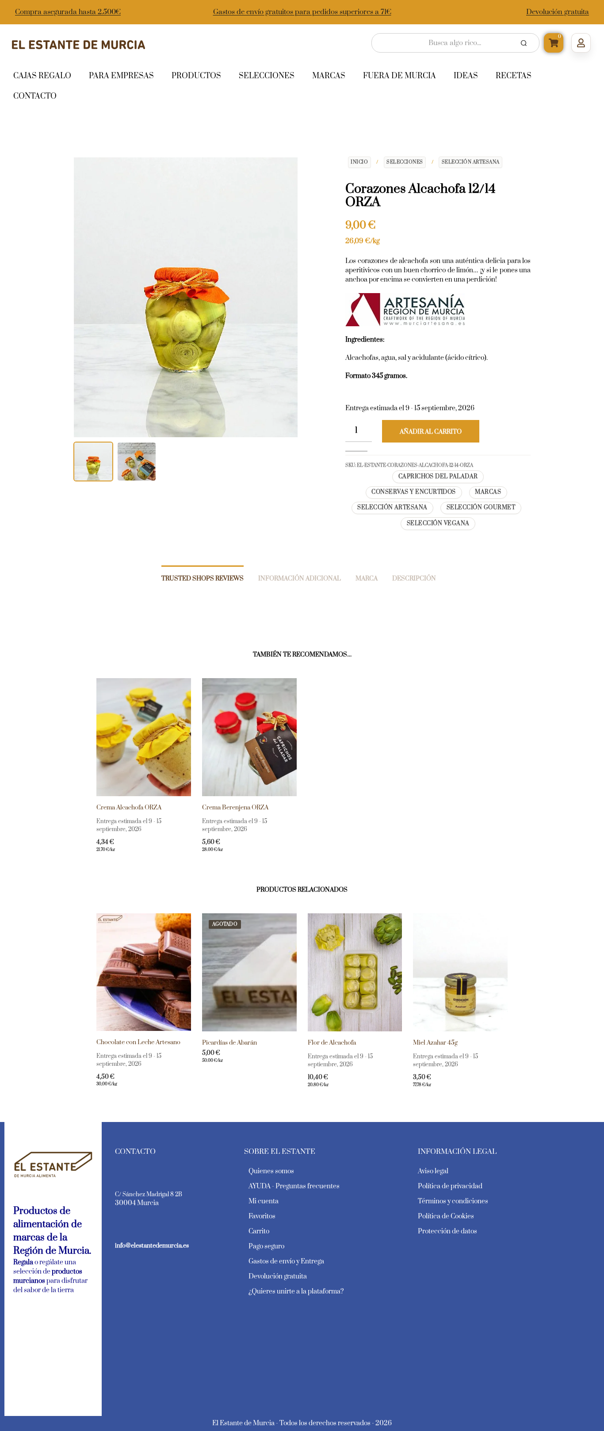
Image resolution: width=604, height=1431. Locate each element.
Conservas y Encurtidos (413, 492)
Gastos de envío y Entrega (286, 1261)
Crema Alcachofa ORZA (128, 808)
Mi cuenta (263, 1201)
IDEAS (466, 76)
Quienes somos (271, 1171)
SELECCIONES (404, 162)
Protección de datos (447, 1231)
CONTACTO (35, 96)
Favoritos (261, 1216)
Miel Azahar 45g (435, 1043)
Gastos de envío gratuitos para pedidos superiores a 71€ (302, 12)
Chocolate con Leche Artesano (138, 1042)
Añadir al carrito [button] (127, 856)
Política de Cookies (446, 1216)
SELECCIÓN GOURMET (481, 507)
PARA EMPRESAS (121, 76)
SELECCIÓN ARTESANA (471, 162)
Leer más (217, 1067)
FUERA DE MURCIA (399, 76)
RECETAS (513, 76)
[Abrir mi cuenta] (581, 43)
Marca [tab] (367, 579)
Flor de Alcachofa (332, 1043)
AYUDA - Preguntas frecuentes (294, 1186)
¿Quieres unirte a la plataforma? (296, 1291)
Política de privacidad (450, 1186)
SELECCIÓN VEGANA (438, 523)
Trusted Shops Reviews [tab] (202, 579)
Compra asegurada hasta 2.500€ (68, 12)
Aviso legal (433, 1171)
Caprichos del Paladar (438, 476)
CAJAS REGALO (42, 76)
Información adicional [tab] (299, 579)
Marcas (488, 492)
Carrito (258, 1231)
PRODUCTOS (196, 76)
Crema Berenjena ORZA (235, 808)
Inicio (359, 162)
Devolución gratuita (557, 12)
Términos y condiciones (453, 1201)
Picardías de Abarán (229, 1043)
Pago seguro (266, 1246)
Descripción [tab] (414, 579)
